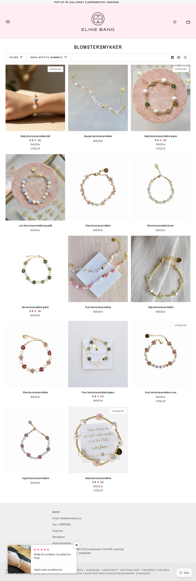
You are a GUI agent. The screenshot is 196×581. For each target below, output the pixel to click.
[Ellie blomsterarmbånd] (35, 354)
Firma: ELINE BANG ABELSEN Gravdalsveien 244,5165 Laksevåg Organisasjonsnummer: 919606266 (78, 573)
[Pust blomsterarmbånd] (98, 269)
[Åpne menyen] (11, 22)
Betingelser (58, 536)
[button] (175, 21)
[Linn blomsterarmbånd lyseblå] (35, 187)
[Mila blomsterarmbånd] (98, 187)
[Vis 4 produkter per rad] (186, 57)
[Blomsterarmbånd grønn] (35, 269)
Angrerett (57, 530)
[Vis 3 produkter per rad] (179, 57)
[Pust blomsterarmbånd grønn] (98, 354)
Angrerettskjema (61, 543)
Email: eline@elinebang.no (66, 518)
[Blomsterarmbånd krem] (160, 187)
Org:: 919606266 (61, 524)
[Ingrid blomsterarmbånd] (35, 440)
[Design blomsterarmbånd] (98, 98)
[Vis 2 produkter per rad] (172, 57)
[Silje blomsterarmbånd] (160, 269)
